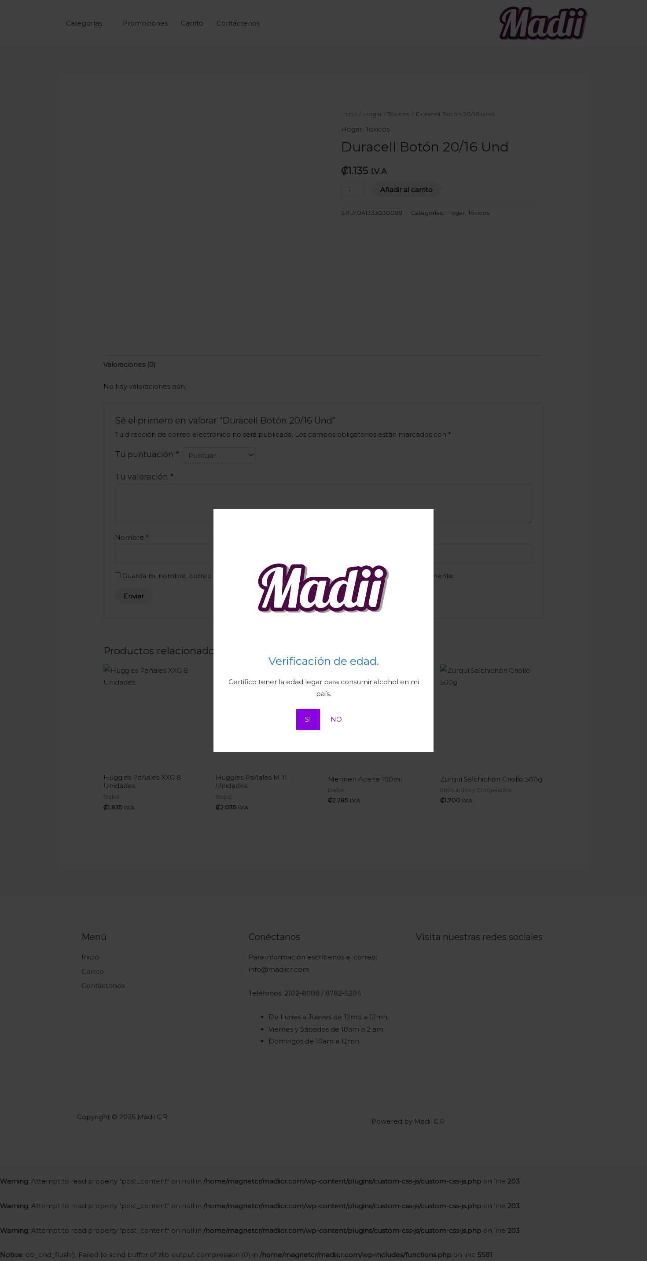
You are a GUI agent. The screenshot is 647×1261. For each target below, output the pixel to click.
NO (336, 719)
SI (308, 719)
